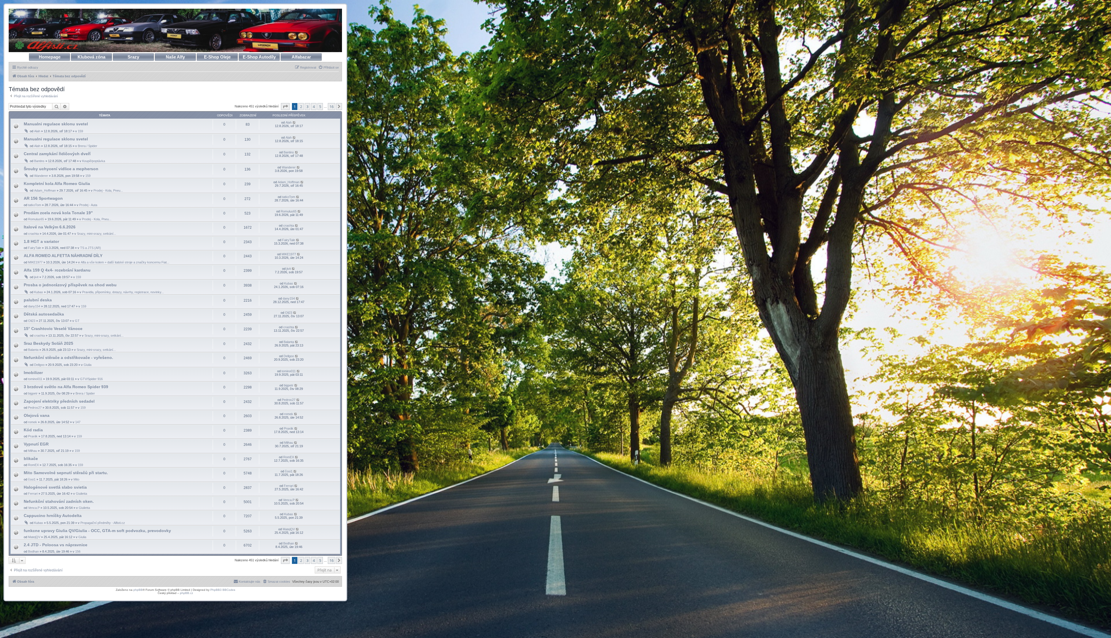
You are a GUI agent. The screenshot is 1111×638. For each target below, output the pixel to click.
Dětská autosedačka (44, 314)
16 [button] (332, 106)
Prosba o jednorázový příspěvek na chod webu (70, 285)
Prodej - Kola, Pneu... (108, 190)
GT (77, 320)
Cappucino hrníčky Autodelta (53, 515)
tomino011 (35, 379)
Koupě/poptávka (93, 161)
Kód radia (33, 430)
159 (80, 131)
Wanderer (41, 175)
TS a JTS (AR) (90, 248)
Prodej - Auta (88, 205)
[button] (285, 106)
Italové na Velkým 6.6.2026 (50, 227)
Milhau (32, 450)
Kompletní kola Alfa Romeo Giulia (57, 183)
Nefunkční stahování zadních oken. (59, 501)
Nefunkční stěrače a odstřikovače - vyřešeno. (68, 357)
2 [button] (301, 106)
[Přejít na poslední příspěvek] (294, 122)
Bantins (39, 161)
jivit (36, 277)
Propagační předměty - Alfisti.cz (102, 523)
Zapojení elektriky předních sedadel (59, 401)
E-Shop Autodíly (259, 56)
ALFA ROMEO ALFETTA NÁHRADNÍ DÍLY (63, 255)
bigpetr (33, 393)
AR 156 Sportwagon (43, 198)
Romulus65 (36, 219)
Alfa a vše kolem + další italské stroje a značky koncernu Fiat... (125, 262)
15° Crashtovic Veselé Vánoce (53, 328)
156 (77, 551)
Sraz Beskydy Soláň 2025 (48, 343)
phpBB (138, 589)
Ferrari (33, 493)
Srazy (133, 56)
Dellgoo (39, 364)
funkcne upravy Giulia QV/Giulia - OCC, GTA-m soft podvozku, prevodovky (97, 530)
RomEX (33, 465)
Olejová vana (36, 415)
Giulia (87, 364)
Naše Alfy (175, 56)
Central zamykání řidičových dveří (57, 153)
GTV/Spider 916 (91, 379)
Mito (76, 479)
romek (32, 422)
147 (77, 422)
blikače (31, 458)
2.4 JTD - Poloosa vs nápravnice (55, 544)
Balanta (33, 349)
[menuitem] (328, 67)
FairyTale (34, 248)
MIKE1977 (35, 262)
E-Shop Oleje (217, 56)
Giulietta (81, 493)
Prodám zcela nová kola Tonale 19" (58, 212)
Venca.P (34, 507)
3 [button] (307, 106)
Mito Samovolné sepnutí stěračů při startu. (66, 472)
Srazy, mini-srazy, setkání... (96, 233)
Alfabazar (301, 56)
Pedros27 (35, 407)
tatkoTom (34, 205)
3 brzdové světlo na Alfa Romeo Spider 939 (66, 386)
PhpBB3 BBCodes (222, 589)
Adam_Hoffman (45, 190)
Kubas (38, 292)
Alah (37, 131)
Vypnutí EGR (36, 444)
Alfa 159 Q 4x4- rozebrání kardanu (57, 270)
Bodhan (33, 551)
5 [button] (320, 106)
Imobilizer (33, 372)
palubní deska (38, 300)
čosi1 (32, 479)
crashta (33, 233)
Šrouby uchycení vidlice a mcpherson (61, 168)
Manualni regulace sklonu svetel (56, 124)
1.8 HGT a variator (41, 241)
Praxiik (33, 436)
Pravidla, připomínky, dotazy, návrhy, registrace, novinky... (123, 292)
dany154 (34, 306)
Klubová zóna (91, 56)
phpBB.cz (186, 593)
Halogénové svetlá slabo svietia (55, 487)
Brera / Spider (87, 146)
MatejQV (34, 537)
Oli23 (31, 320)
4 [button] (314, 106)
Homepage (49, 56)
